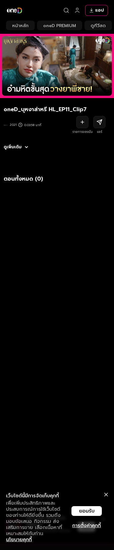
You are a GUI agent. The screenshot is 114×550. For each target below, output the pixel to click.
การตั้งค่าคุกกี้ (86, 525)
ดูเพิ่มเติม (13, 147)
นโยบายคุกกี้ (19, 539)
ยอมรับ (87, 511)
